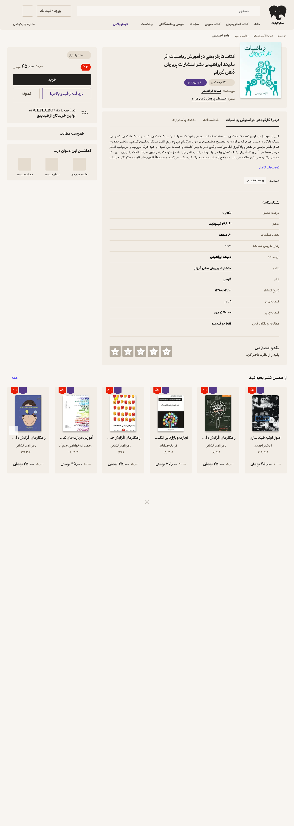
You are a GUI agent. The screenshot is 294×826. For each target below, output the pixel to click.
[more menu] (112, 99)
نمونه (26, 94)
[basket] (27, 11)
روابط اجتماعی (221, 35)
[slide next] (13, 430)
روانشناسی (241, 36)
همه (14, 378)
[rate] (166, 351)
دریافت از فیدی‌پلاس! (67, 94)
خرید (52, 80)
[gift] (134, 99)
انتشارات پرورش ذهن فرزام (209, 98)
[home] (277, 15)
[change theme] (12, 11)
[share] (145, 99)
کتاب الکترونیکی (263, 36)
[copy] (17, 113)
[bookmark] (123, 99)
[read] (24, 164)
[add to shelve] (79, 164)
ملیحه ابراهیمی (211, 90)
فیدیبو (281, 36)
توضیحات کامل (269, 167)
